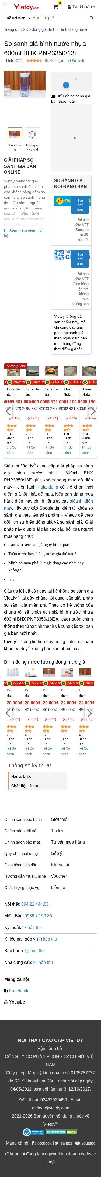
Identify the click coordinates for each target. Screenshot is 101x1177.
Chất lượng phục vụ (21, 887)
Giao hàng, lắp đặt (20, 864)
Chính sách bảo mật (22, 842)
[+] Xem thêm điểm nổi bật (23, 233)
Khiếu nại (60, 864)
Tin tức (57, 830)
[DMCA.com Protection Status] (61, 1132)
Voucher (59, 876)
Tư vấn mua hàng (68, 842)
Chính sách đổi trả (20, 830)
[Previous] (8, 410)
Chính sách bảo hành (23, 819)
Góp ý (56, 853)
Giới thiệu (60, 819)
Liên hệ (58, 887)
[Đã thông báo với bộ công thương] (33, 1132)
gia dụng (49, 487)
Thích (8, 61)
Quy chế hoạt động (21, 853)
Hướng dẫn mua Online (25, 876)
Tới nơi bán (80, 205)
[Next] (93, 410)
